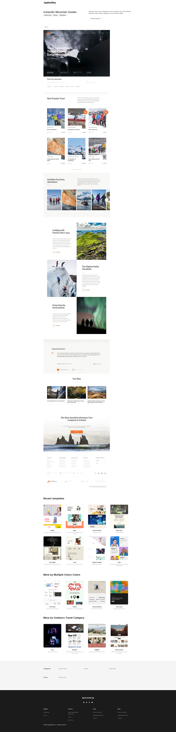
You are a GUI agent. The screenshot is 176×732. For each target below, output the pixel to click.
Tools (69, 717)
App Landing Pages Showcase (73, 713)
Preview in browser (95, 18)
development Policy (98, 715)
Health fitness (112, 668)
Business (86, 668)
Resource (70, 720)
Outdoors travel (63, 668)
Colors (45, 715)
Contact (95, 718)
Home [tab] (46, 27)
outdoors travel (47, 15)
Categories (46, 712)
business (55, 15)
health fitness (63, 15)
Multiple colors (62, 677)
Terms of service (97, 712)
